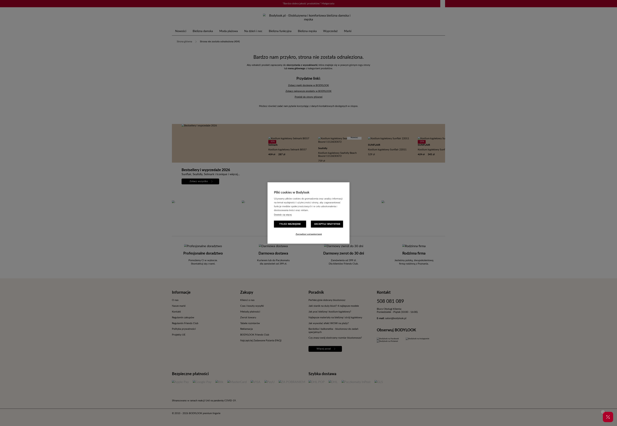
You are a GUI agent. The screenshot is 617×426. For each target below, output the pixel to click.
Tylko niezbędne (290, 224)
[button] (608, 417)
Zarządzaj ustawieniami (309, 234)
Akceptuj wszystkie (327, 224)
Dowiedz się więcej (283, 215)
